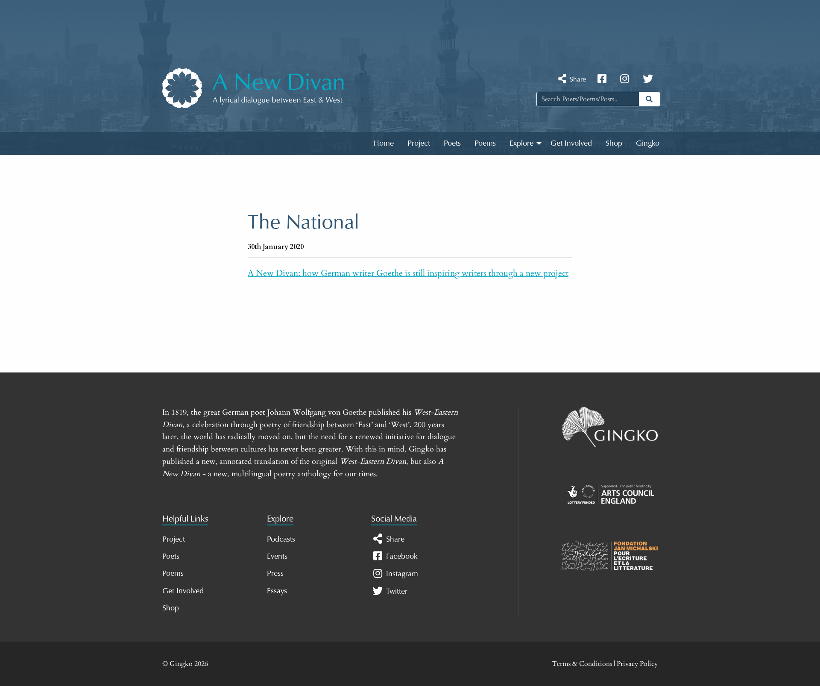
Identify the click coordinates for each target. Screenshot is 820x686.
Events (277, 555)
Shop (614, 142)
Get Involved (571, 142)
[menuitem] (383, 143)
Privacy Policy (637, 663)
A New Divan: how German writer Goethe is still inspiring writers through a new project (408, 273)
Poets (452, 142)
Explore (521, 142)
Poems (485, 142)
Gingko (647, 142)
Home (383, 142)
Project (418, 142)
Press (275, 572)
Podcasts (281, 538)
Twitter (395, 590)
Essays (277, 590)
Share (577, 79)
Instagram (401, 573)
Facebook (401, 556)
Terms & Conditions (582, 663)
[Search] (649, 99)
